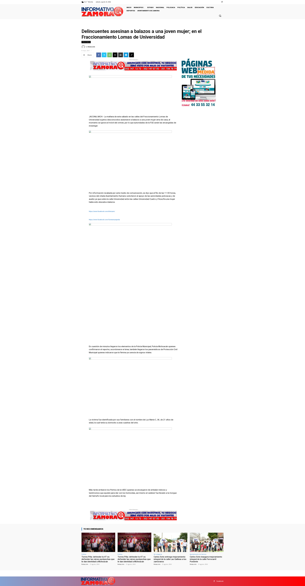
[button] (220, 15)
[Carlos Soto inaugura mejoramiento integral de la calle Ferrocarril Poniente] (207, 542)
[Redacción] (83, 47)
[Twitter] (104, 55)
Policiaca (86, 42)
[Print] (120, 55)
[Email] (115, 55)
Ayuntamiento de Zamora (198, 554)
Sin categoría (158, 554)
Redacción (91, 47)
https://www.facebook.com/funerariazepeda (104, 220)
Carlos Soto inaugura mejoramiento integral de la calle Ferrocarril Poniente (206, 559)
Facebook (220, 581)
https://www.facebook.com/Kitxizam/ (102, 211)
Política (83, 554)
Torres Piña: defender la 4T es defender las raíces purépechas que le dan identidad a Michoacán (97, 559)
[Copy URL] (131, 55)
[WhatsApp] (109, 55)
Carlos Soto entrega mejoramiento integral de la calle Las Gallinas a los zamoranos (170, 559)
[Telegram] (126, 55)
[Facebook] (222, 1)
